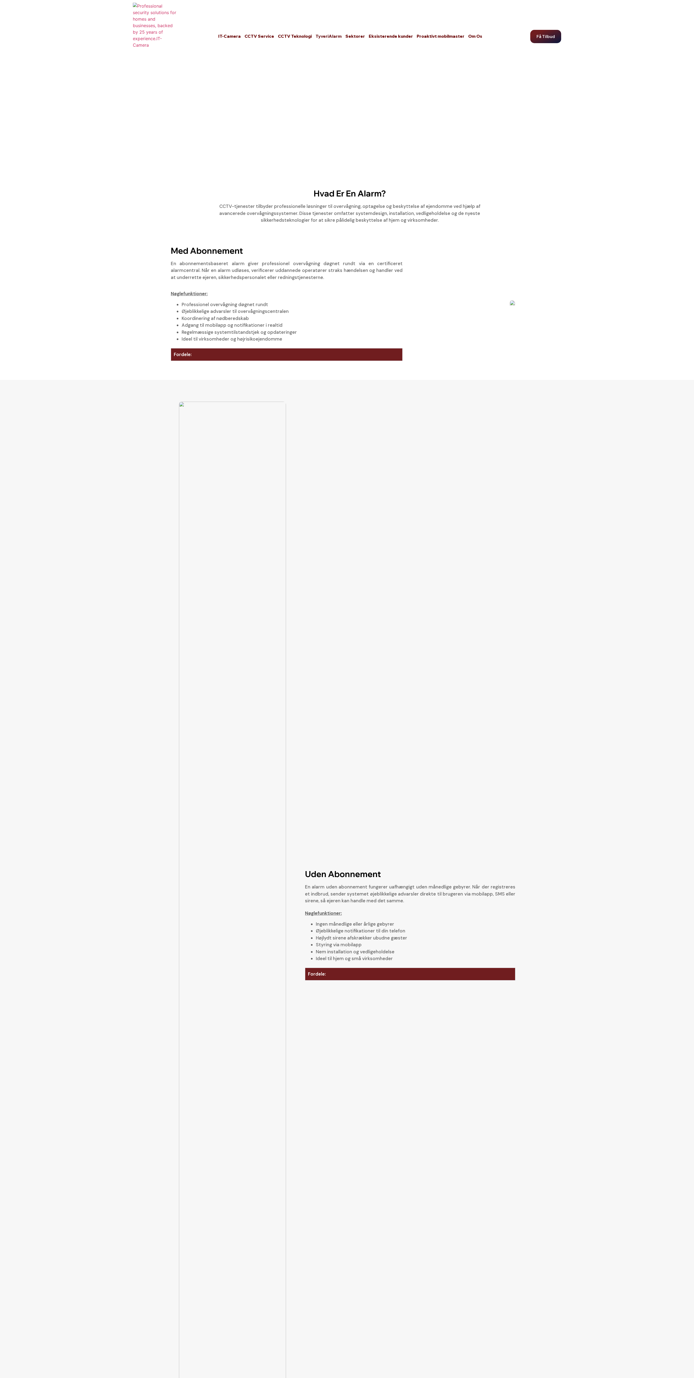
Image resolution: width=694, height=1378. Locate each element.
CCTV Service (259, 36)
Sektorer (355, 36)
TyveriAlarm (329, 36)
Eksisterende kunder (391, 36)
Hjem (176, 129)
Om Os (475, 36)
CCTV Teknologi (295, 36)
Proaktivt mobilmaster (440, 36)
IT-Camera (229, 36)
